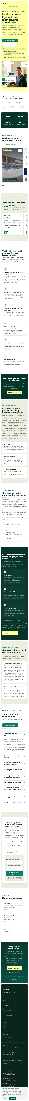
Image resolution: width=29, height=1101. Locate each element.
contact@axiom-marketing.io (10, 1080)
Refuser (5, 1098)
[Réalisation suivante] (25, 185)
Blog (4, 1027)
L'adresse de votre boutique (12, 859)
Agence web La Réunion (8, 1054)
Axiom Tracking (6, 1037)
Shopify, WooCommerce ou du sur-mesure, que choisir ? (12, 763)
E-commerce (6, 1005)
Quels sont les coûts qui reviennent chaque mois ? (13, 756)
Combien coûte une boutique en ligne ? (12, 734)
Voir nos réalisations (14, 972)
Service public (6, 1013)
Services (9, 6)
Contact (5, 1030)
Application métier (7, 1010)
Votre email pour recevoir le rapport (14, 865)
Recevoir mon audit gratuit (14, 873)
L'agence (5, 1022)
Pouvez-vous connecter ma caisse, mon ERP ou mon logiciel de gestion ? (13, 789)
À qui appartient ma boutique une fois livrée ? (13, 770)
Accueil (3, 6)
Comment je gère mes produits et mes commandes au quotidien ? (13, 776)
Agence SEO (6, 1050)
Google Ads (13, 1050)
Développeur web (19, 1047)
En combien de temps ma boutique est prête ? (13, 796)
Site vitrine (5, 1003)
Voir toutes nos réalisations (9, 144)
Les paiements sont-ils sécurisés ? (13, 782)
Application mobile (7, 1008)
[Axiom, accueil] (5, 3)
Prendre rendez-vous (9, 40)
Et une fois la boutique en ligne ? (12, 802)
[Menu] (25, 3)
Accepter (13, 1098)
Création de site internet (8, 1047)
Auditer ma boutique (9, 44)
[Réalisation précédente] (22, 185)
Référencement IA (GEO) (8, 1052)
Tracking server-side (7, 1015)
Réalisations (5, 1025)
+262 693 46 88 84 (7, 1078)
